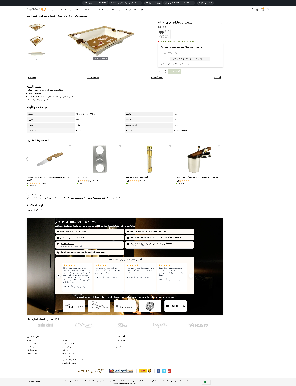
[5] (39, 183)
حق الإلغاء (65, 350)
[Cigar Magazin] (150, 306)
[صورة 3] (36, 55)
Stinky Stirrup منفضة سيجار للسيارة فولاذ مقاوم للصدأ (197, 177)
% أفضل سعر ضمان (205, 3)
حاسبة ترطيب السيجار (69, 363)
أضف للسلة (175, 71)
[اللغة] (206, 382)
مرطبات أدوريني (77, 198)
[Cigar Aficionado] (74, 306)
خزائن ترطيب (100, 198)
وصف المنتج (32, 77)
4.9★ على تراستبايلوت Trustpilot (95, 3)
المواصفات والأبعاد (93, 77)
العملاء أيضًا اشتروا (157, 77)
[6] (84, 181)
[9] (187, 181)
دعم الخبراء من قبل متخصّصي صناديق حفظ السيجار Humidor (83, 252)
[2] (33, 183)
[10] (88, 181)
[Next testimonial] (191, 276)
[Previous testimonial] (58, 276)
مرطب (89, 198)
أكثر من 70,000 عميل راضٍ (180, 3)
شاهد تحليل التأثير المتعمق (121, 383)
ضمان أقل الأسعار (67, 244)
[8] (186, 181)
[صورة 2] (36, 41)
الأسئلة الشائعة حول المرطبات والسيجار (75, 360)
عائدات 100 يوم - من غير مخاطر (72, 238)
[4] (37, 183)
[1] (30, 183)
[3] (35, 183)
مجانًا (127, 3)
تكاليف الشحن (31, 343)
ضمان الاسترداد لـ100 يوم (70, 343)
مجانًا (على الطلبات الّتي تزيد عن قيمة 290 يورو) (148, 231)
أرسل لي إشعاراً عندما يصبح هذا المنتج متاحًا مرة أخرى (190, 59)
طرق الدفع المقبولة (68, 353)
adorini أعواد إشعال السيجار (137, 177)
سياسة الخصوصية (32, 353)
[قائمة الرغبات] (267, 10)
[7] (185, 181)
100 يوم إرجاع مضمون (153, 3)
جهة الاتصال (30, 340)
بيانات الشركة (66, 356)
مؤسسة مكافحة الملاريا (128, 381)
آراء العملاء (217, 77)
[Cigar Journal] (99, 306)
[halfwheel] (175, 306)
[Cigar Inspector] (125, 306)
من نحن (64, 340)
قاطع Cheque (82, 177)
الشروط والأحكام (32, 350)
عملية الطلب (31, 347)
